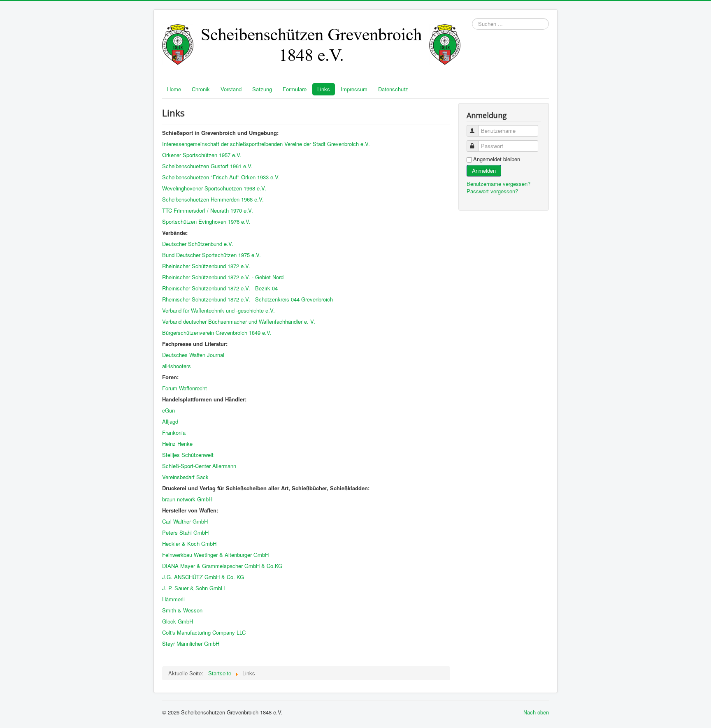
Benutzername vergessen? (498, 184)
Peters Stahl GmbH (185, 532)
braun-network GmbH (187, 499)
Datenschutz (393, 89)
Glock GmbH (177, 621)
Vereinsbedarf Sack (185, 477)
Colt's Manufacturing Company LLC (204, 632)
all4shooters (176, 366)
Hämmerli (173, 599)
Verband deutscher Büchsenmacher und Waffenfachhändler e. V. (238, 321)
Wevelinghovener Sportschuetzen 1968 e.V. (215, 188)
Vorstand (231, 89)
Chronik (201, 89)
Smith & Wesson (182, 610)
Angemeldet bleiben (496, 159)
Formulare (295, 89)
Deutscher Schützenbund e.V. (197, 244)
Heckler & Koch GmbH (189, 543)
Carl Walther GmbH (185, 521)
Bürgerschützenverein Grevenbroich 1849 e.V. (217, 332)
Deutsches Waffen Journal (193, 355)
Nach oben (536, 712)
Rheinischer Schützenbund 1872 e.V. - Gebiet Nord (222, 277)
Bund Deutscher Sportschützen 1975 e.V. (212, 255)
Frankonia (174, 432)
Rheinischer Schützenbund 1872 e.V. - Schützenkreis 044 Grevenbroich (247, 299)
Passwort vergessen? (492, 191)
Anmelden (484, 170)
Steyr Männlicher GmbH (190, 643)
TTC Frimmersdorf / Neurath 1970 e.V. (207, 210)
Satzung (262, 89)
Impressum (354, 89)
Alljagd (170, 421)
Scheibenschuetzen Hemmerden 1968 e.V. (213, 199)
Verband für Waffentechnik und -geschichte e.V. (218, 310)
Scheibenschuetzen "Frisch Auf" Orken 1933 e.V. (221, 177)
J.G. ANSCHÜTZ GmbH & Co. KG (203, 577)
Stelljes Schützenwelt (188, 455)
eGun (168, 410)
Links (323, 89)
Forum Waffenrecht (184, 388)
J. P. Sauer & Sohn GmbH (193, 588)
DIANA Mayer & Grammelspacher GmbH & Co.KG (222, 566)
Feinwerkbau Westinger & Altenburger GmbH (215, 555)
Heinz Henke (177, 443)
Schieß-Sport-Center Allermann (199, 466)
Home (174, 89)
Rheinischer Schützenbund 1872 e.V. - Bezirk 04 (220, 288)
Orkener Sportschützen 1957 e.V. (202, 155)
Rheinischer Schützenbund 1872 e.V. (206, 266)
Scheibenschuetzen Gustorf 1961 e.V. (207, 166)
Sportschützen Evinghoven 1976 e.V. (206, 221)
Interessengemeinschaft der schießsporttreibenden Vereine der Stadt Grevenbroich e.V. (266, 144)
